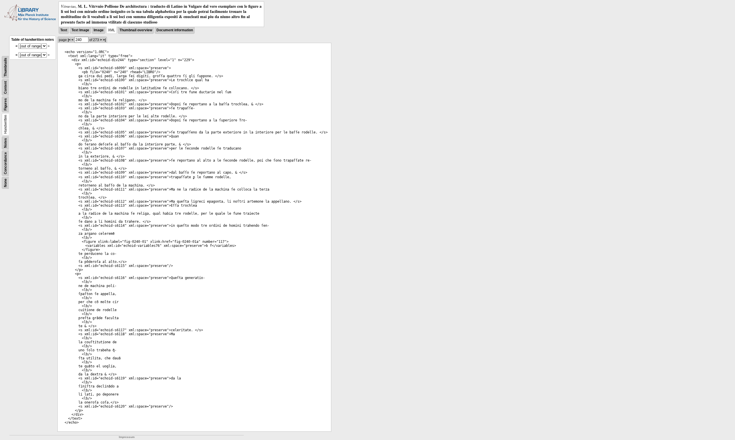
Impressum (127, 437)
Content (5, 87)
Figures (5, 104)
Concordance (5, 163)
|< (69, 40)
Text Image (80, 30)
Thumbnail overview (135, 30)
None (5, 183)
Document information (174, 30)
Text (63, 30)
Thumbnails (5, 67)
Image (99, 30)
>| (104, 40)
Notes (5, 143)
